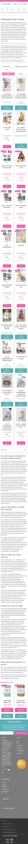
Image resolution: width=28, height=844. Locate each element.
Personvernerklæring (9, 832)
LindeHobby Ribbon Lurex (20, 701)
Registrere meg (21, 733)
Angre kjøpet (5, 791)
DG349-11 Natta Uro (21, 286)
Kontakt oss (6, 826)
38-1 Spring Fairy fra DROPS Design (7, 326)
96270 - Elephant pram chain (7, 166)
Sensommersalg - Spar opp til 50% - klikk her (9, 0)
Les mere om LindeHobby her (7, 764)
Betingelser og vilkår (8, 829)
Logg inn (18, 9)
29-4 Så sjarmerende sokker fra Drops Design (21, 393)
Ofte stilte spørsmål (4, 785)
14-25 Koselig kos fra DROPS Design (7, 392)
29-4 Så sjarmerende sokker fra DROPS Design (7, 426)
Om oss (4, 782)
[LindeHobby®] (6, 3)
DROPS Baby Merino (17, 644)
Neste (25, 450)
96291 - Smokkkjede (7, 246)
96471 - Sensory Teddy (21, 206)
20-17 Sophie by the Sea (21, 357)
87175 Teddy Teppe (7, 128)
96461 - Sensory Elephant (7, 206)
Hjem (7, 9)
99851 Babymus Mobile (7, 286)
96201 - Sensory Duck (21, 166)
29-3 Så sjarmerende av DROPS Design (7, 358)
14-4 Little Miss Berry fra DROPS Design (21, 326)
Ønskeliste (13, 9)
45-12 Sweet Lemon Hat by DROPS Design (21, 129)
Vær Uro (21, 245)
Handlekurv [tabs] (24, 9)
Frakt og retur (5, 789)
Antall (6, 137)
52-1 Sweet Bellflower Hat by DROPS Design (7, 96)
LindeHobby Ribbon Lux (7, 701)
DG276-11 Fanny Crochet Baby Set (21, 426)
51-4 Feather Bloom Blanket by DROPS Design (21, 96)
